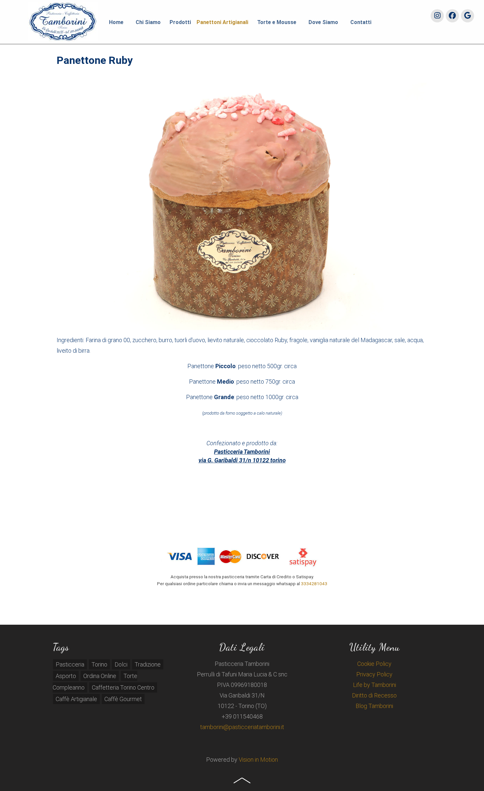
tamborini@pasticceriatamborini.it (242, 726)
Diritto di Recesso (374, 695)
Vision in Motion (258, 759)
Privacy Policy (374, 674)
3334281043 (314, 583)
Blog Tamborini (374, 705)
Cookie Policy (374, 663)
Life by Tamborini (374, 684)
